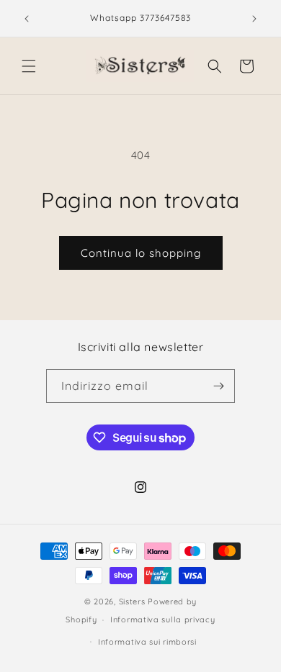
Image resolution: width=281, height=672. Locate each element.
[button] (29, 66)
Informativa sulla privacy (162, 619)
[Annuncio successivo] (254, 19)
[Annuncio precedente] (27, 19)
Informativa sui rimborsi (147, 642)
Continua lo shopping (141, 253)
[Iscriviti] (218, 386)
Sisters (132, 601)
